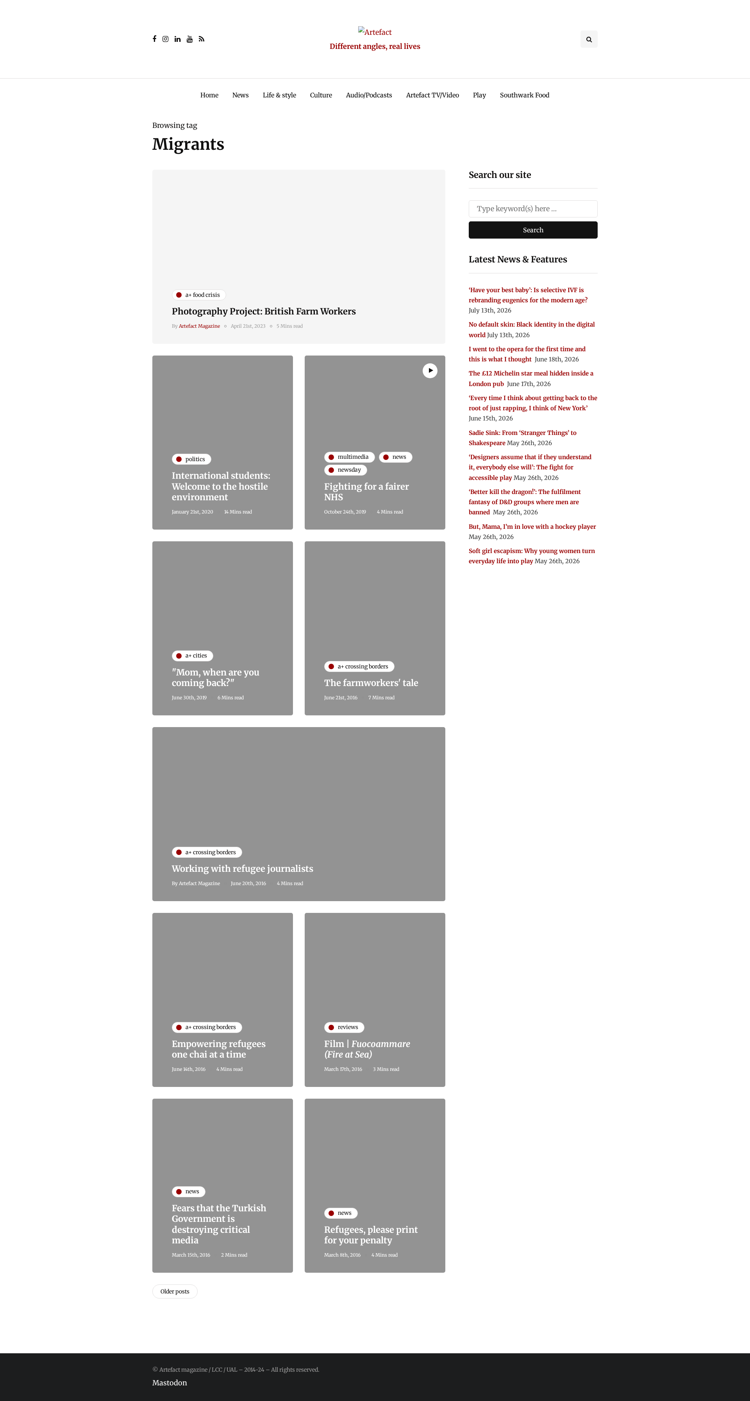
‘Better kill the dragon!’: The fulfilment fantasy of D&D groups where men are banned (525, 502)
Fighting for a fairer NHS (366, 492)
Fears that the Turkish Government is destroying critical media (219, 1224)
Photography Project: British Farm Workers (264, 311)
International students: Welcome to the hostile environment (221, 486)
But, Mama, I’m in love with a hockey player (532, 526)
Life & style (279, 95)
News (240, 95)
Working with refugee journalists (242, 868)
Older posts (175, 1291)
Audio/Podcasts (369, 95)
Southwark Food (525, 95)
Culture (321, 95)
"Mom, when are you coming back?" (215, 678)
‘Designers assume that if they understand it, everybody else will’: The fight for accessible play (530, 467)
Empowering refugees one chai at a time (219, 1049)
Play (479, 95)
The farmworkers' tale (371, 682)
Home (209, 95)
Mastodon (169, 1382)
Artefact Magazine (199, 326)
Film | (367, 1049)
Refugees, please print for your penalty (371, 1235)
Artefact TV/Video (432, 95)
